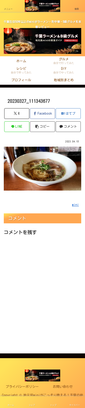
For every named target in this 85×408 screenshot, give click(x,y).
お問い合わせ (63, 386)
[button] (42, 126)
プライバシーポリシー (22, 386)
